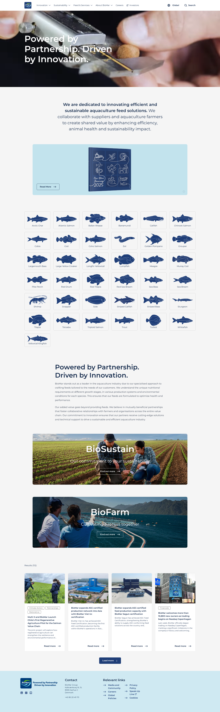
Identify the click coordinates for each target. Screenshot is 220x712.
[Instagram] (26, 693)
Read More (45, 187)
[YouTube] (31, 693)
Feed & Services (81, 5)
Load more (108, 660)
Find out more (107, 471)
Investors (134, 5)
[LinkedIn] (21, 693)
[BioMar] (27, 5)
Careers (119, 5)
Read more (50, 646)
